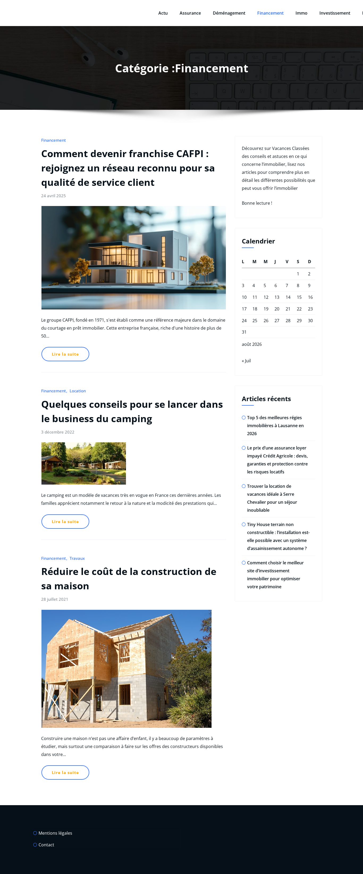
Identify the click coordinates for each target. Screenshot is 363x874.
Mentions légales (55, 833)
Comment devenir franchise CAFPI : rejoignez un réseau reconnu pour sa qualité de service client (128, 168)
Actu (163, 13)
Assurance (190, 13)
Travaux (77, 558)
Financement (270, 13)
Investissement (334, 13)
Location (78, 390)
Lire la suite (65, 354)
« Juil (246, 361)
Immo (301, 13)
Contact (46, 845)
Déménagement (229, 13)
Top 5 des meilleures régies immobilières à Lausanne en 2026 (275, 425)
